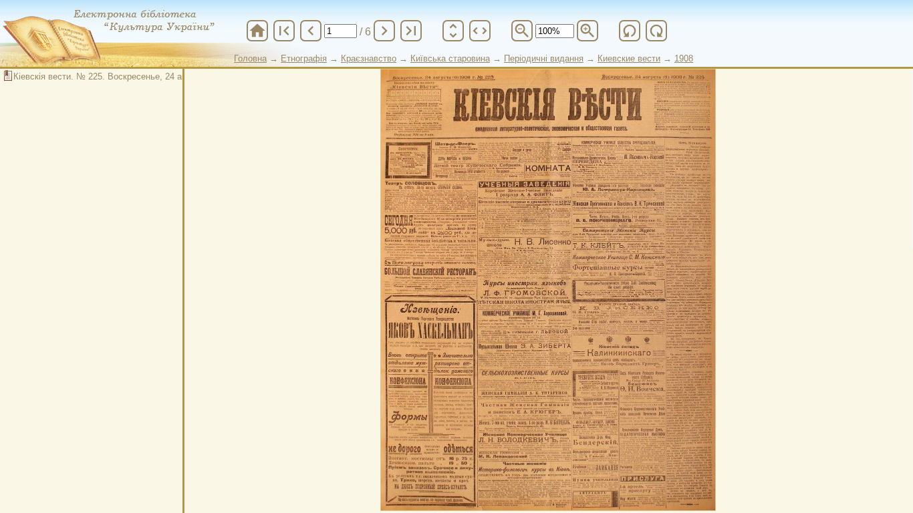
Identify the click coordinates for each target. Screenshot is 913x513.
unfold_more (453, 30)
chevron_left (310, 30)
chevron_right (384, 30)
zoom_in (587, 30)
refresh (629, 30)
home (257, 30)
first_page (284, 30)
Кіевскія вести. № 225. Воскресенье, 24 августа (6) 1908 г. (131, 76)
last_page (411, 30)
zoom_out (522, 30)
